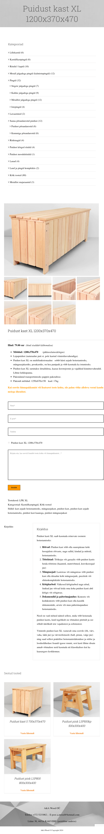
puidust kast (63, 508)
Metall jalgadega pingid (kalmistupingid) (30, 73)
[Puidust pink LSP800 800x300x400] (27, 741)
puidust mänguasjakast (56, 512)
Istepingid (16, 106)
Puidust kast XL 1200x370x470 (26, 442)
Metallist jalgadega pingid (24, 99)
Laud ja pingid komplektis (22, 168)
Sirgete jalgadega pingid (23, 85)
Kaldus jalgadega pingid (23, 92)
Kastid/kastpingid (29, 504)
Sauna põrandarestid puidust (24, 120)
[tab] (16, 526)
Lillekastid (15, 52)
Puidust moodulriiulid (20, 154)
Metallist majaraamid (20, 182)
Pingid (13, 80)
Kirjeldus (8, 526)
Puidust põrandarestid (22, 126)
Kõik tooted (45, 504)
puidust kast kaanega (33, 512)
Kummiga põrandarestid (23, 133)
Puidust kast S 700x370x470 (27, 721)
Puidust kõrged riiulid (20, 147)
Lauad (13, 161)
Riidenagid (15, 140)
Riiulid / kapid (17, 66)
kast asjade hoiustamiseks (27, 508)
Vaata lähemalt (27, 733)
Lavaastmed (15, 113)
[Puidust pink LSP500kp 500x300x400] (76, 684)
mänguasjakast (49, 508)
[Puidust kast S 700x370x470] (27, 684)
